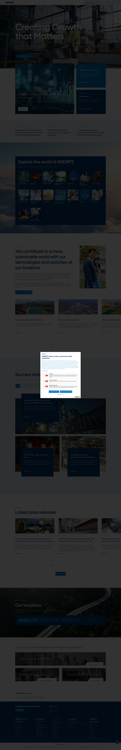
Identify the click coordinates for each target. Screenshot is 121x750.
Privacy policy (45, 370)
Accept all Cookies (54, 391)
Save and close (60, 394)
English (43, 353)
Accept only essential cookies (66, 391)
